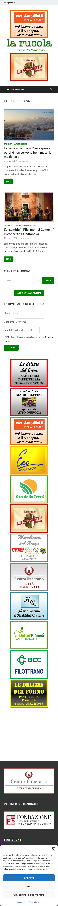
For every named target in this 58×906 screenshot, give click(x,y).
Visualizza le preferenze (29, 895)
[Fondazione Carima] (29, 828)
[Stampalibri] (29, 37)
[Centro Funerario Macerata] (29, 792)
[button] (53, 849)
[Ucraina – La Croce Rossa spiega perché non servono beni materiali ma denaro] (29, 126)
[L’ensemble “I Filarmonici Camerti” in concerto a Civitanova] (29, 208)
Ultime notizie (20, 144)
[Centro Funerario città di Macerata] (29, 590)
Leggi (7, 181)
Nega (29, 886)
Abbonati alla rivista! (29, 293)
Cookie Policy (21, 902)
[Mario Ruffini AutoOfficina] (29, 415)
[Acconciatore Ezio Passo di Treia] (29, 473)
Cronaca (8, 144)
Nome (7, 313)
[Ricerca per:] (29, 280)
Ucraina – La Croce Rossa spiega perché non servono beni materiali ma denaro (28, 152)
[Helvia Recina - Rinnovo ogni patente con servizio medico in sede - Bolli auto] (29, 619)
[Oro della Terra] (29, 502)
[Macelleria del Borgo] (29, 560)
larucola (25, 161)
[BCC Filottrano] (29, 677)
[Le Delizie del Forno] (29, 385)
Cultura (17, 225)
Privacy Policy (34, 902)
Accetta (29, 878)
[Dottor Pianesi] (29, 648)
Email (7, 329)
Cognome (9, 321)
